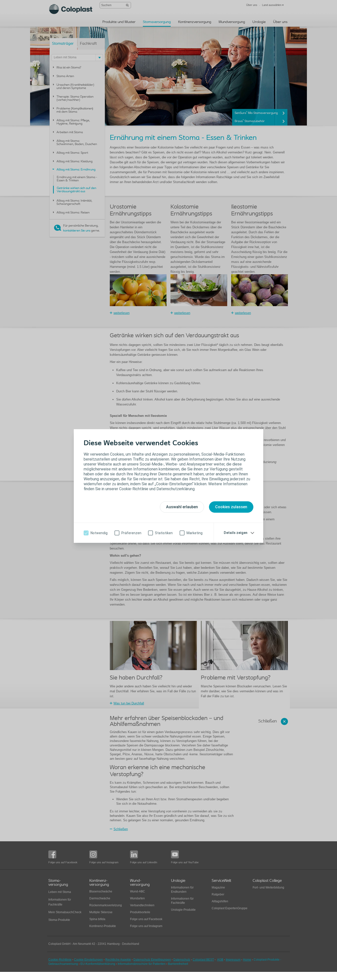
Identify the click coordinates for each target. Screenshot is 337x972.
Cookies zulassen (231, 507)
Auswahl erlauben (182, 507)
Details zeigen (235, 533)
